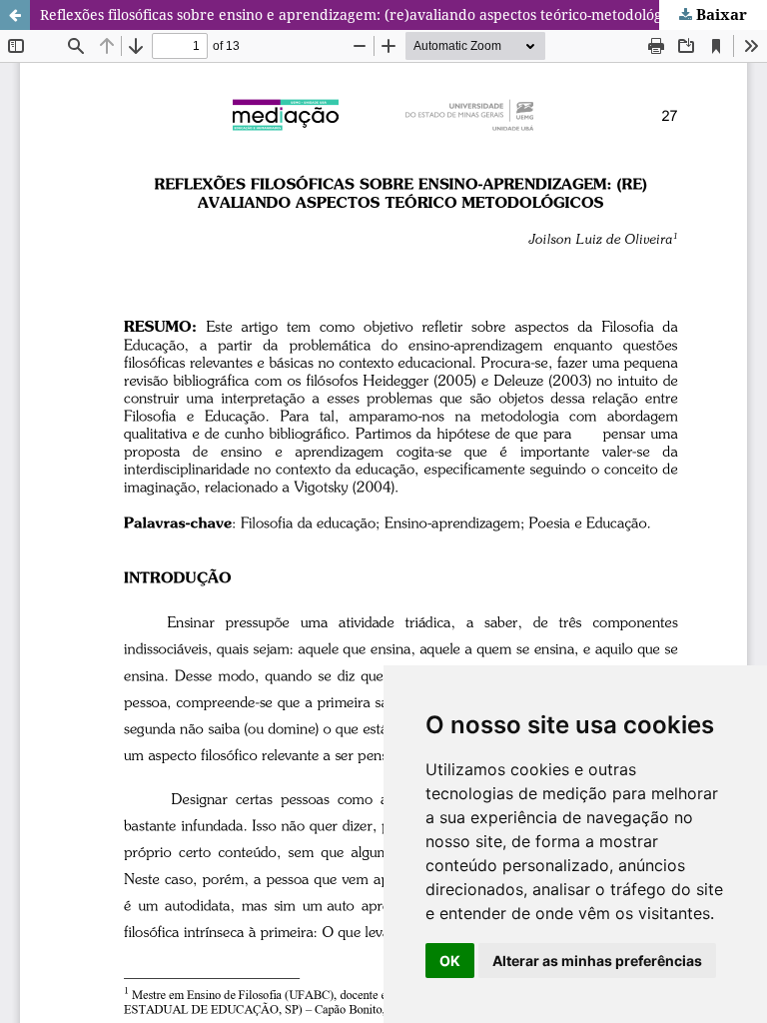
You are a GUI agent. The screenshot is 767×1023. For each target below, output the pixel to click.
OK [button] (449, 960)
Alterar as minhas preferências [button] (597, 960)
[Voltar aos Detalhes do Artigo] (15, 15)
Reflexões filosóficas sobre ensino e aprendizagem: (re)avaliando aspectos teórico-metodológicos (363, 14)
